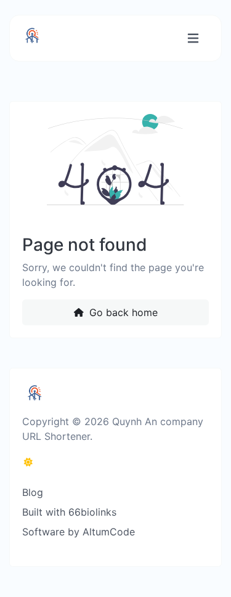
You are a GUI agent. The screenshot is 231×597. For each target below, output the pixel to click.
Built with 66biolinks (69, 512)
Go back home (122, 312)
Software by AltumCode (78, 532)
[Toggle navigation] (193, 38)
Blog (32, 492)
